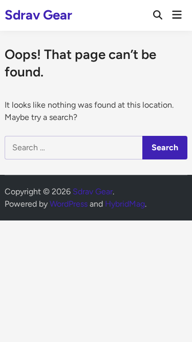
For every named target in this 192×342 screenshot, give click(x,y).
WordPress (69, 204)
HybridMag (125, 204)
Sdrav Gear (38, 15)
